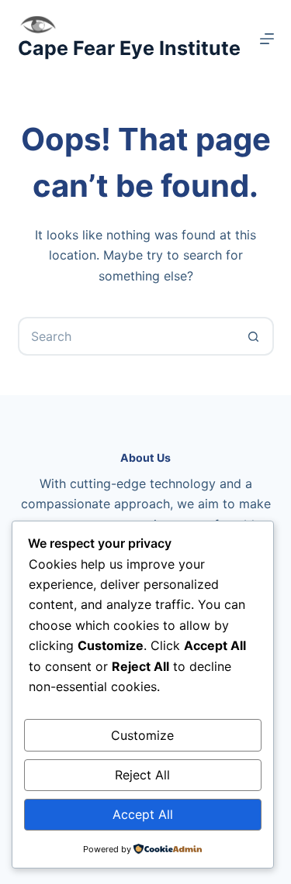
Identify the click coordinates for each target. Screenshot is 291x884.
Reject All (142, 775)
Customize (142, 735)
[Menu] (267, 39)
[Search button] (254, 336)
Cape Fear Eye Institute (129, 48)
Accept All (143, 814)
